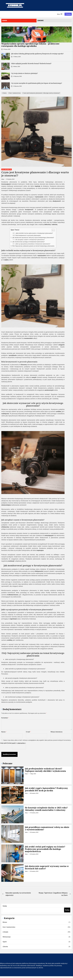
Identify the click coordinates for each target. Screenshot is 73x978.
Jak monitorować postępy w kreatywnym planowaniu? (28, 242)
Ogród (4, 942)
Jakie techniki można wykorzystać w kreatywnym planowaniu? (34, 233)
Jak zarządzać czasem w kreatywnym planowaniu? (30, 240)
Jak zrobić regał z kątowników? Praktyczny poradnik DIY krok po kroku (46, 789)
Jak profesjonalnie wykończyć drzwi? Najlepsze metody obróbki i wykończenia (45, 769)
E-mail (28, 732)
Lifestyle (5, 932)
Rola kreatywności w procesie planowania (28, 235)
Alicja (2, 179)
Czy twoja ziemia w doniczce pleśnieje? (24, 73)
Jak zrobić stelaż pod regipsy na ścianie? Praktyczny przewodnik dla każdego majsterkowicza (45, 849)
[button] (52, 230)
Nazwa (3, 732)
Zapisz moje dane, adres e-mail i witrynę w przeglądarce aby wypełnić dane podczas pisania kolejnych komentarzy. (37, 740)
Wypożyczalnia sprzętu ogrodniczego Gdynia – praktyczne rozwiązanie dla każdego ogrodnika (30, 44)
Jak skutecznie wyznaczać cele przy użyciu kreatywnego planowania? (33, 238)
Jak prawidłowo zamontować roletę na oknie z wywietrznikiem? (47, 828)
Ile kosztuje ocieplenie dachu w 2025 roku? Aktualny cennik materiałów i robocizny (46, 808)
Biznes (5, 922)
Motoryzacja (7, 937)
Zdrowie (5, 947)
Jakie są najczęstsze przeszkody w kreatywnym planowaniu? (32, 244)
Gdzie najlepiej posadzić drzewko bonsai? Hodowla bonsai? (31, 63)
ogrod (4, 21)
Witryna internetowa (56, 732)
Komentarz (5, 718)
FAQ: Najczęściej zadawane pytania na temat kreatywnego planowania (33, 246)
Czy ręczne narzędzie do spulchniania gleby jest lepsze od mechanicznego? (36, 83)
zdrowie (40, 21)
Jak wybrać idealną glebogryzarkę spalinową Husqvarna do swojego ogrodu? (37, 54)
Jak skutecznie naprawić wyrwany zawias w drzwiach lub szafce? (47, 867)
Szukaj (5, 906)
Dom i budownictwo (9, 927)
